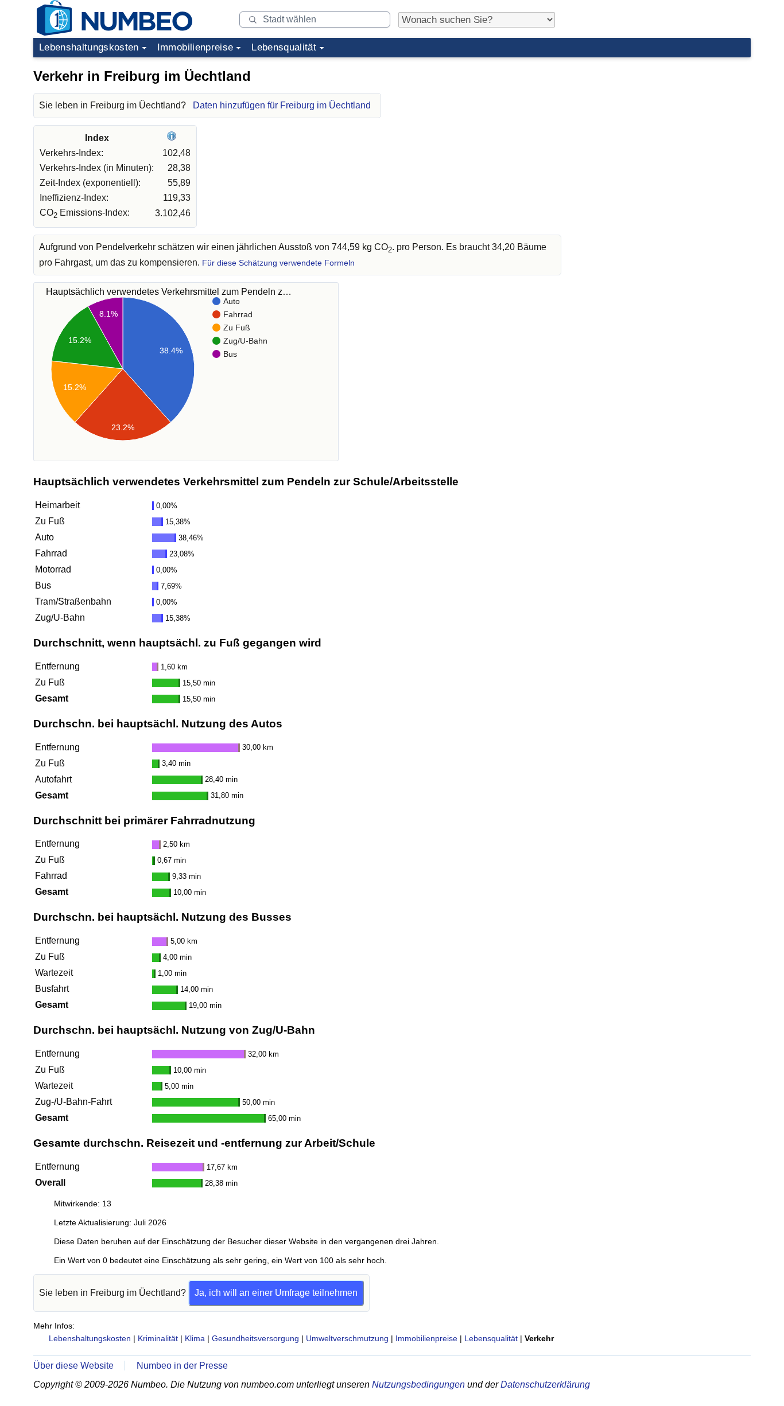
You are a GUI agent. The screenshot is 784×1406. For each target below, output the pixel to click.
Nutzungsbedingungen (418, 1384)
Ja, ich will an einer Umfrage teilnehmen (276, 1293)
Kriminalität (158, 1338)
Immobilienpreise (195, 47)
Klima (195, 1338)
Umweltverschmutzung (347, 1338)
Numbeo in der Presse (182, 1365)
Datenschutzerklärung (545, 1384)
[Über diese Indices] (173, 138)
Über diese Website (73, 1365)
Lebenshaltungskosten (89, 47)
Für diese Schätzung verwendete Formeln (278, 263)
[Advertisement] (665, 134)
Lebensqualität (283, 47)
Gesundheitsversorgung (255, 1338)
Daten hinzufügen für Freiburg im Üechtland (282, 105)
